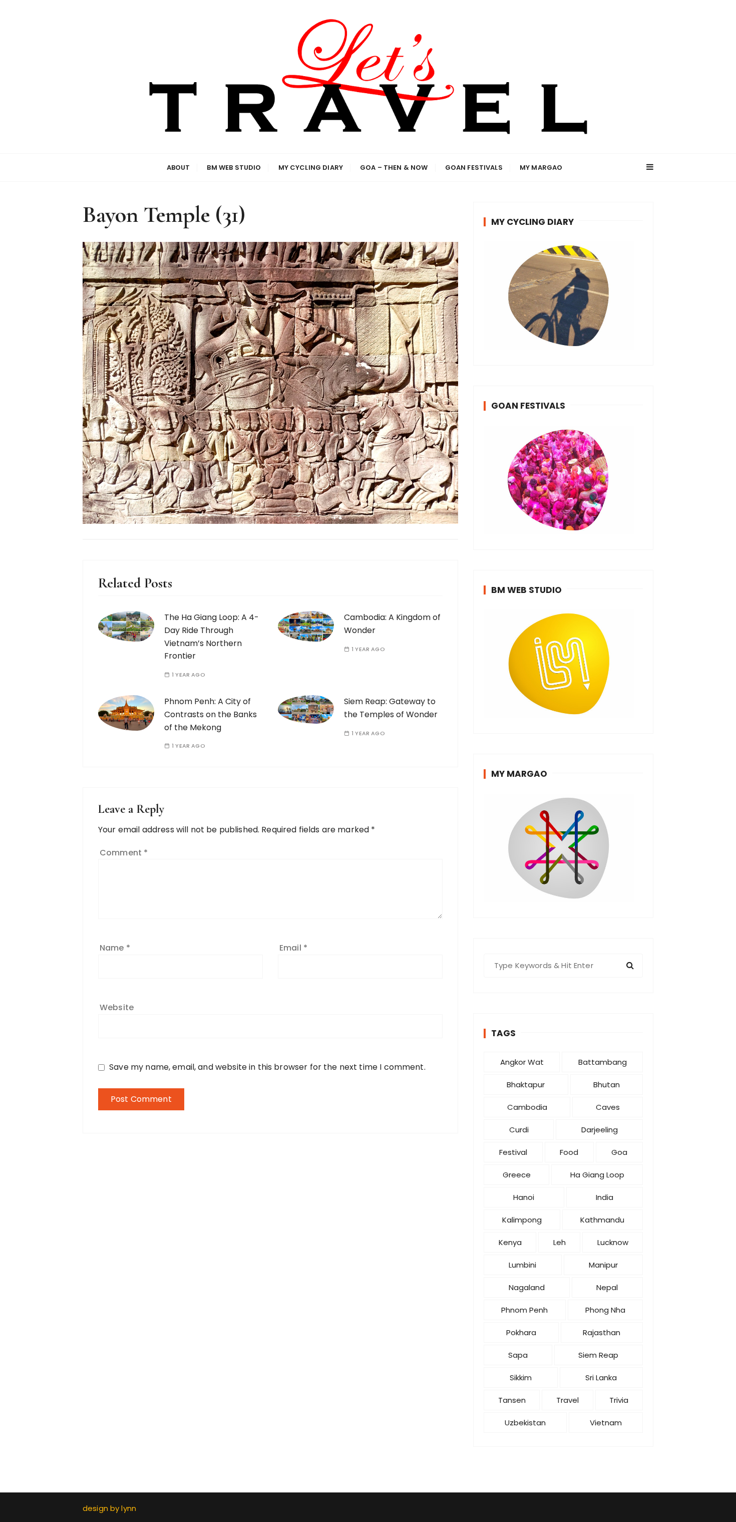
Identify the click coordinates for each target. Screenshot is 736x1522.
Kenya (510, 1242)
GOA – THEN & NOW (394, 167)
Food (569, 1152)
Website (117, 1007)
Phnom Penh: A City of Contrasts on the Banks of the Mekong (210, 714)
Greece (517, 1174)
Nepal (607, 1287)
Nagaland (527, 1287)
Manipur (603, 1265)
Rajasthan (601, 1332)
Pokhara (521, 1332)
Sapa (518, 1355)
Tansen (512, 1400)
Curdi (519, 1129)
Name (115, 948)
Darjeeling (599, 1129)
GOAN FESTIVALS (474, 167)
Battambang (602, 1062)
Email (293, 948)
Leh (559, 1242)
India (604, 1197)
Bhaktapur (526, 1084)
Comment (124, 852)
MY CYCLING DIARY (310, 167)
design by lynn (109, 1508)
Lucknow (612, 1242)
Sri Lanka (601, 1377)
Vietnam (606, 1422)
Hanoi (523, 1197)
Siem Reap (598, 1355)
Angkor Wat (522, 1062)
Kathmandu (602, 1219)
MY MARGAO (541, 167)
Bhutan (606, 1084)
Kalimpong (522, 1219)
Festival (513, 1152)
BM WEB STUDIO (234, 167)
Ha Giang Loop (597, 1174)
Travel (567, 1400)
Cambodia (527, 1107)
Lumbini (522, 1265)
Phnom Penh (524, 1310)
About (178, 167)
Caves (608, 1107)
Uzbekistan (525, 1422)
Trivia (618, 1400)
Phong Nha (605, 1310)
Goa (619, 1152)
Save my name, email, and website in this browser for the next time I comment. (267, 1067)
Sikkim (521, 1377)
